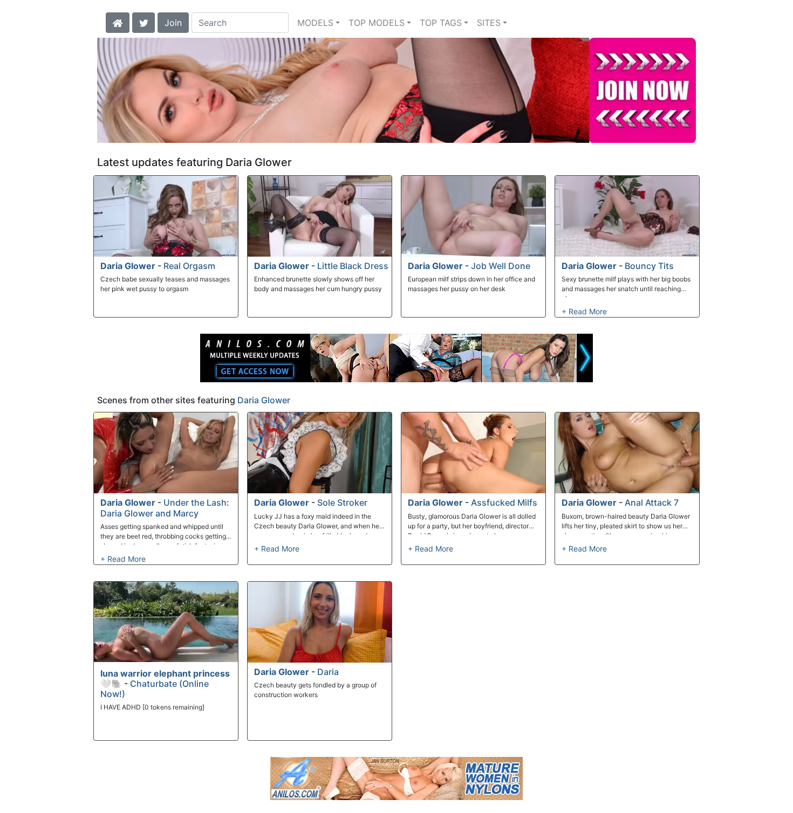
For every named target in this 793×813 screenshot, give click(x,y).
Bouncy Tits (649, 265)
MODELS (315, 22)
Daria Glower (127, 265)
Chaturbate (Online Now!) (154, 688)
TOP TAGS (441, 22)
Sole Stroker (342, 502)
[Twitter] (143, 21)
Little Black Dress (352, 265)
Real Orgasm (189, 265)
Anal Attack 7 (652, 502)
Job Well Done (500, 265)
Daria (328, 671)
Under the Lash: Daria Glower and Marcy (164, 507)
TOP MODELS (376, 22)
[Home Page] (117, 21)
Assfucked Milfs (504, 502)
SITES (489, 22)
